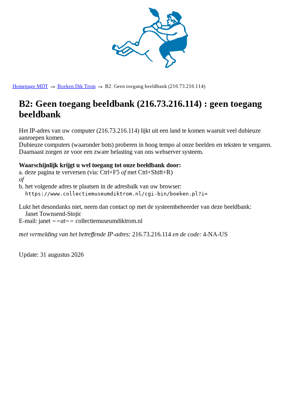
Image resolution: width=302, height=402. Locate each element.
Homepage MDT (30, 86)
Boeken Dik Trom (76, 86)
